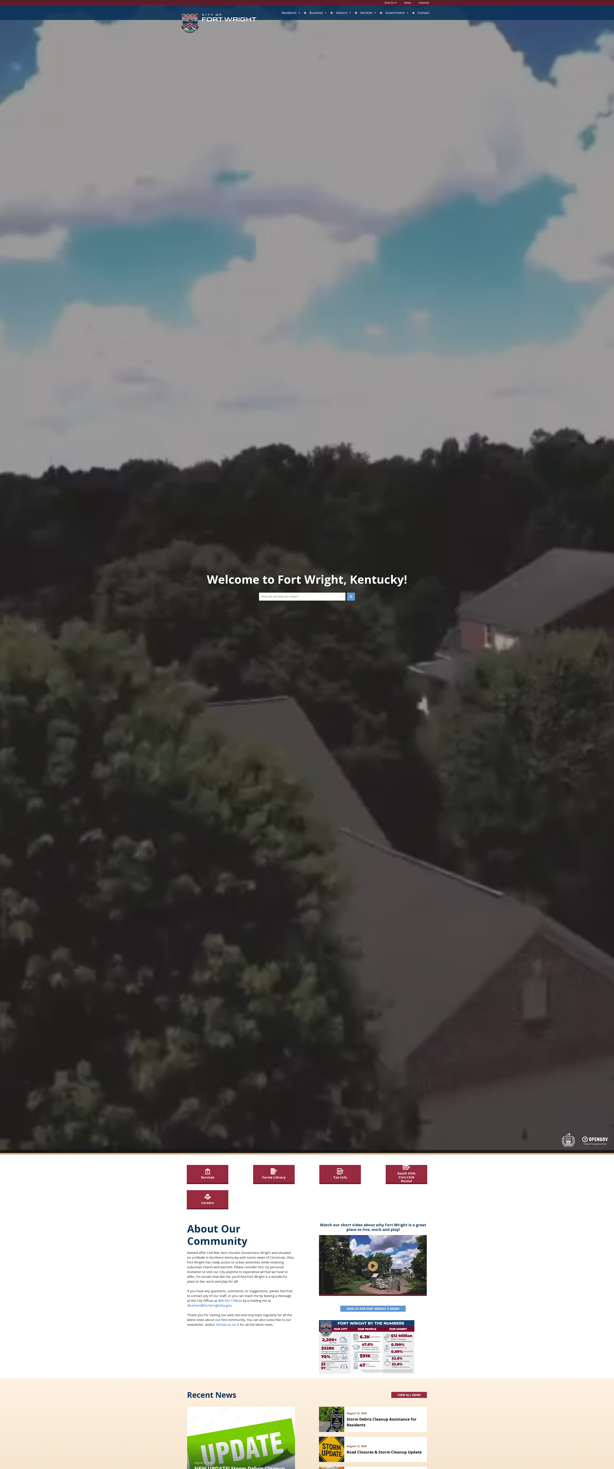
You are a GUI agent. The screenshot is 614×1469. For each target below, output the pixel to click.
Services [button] (366, 13)
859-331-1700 (228, 1300)
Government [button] (395, 13)
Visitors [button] (341, 13)
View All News (409, 1395)
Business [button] (316, 13)
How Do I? (391, 2)
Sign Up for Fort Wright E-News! (376, 1309)
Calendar (423, 2)
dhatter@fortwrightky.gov (209, 1305)
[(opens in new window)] (595, 1141)
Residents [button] (289, 13)
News (407, 2)
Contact (423, 13)
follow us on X (227, 1324)
